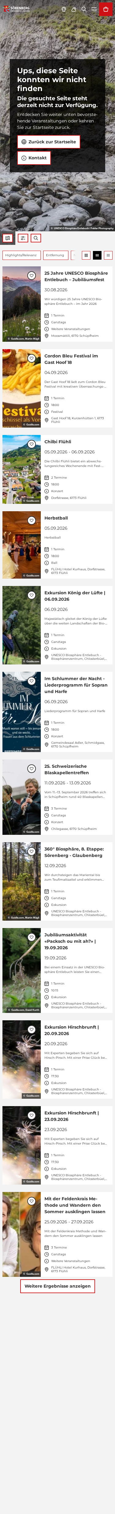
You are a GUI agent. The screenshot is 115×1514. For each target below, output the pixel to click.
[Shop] (106, 9)
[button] (23, 238)
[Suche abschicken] (36, 238)
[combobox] (36, 238)
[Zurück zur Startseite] (16, 9)
